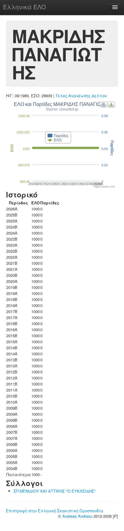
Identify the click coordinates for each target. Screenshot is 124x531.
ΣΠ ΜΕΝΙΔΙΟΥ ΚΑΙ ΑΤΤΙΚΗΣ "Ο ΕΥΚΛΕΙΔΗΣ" (55, 491)
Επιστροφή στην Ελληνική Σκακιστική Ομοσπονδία (54, 510)
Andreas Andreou (77, 516)
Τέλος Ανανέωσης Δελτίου (81, 95)
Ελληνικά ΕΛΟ (24, 6)
